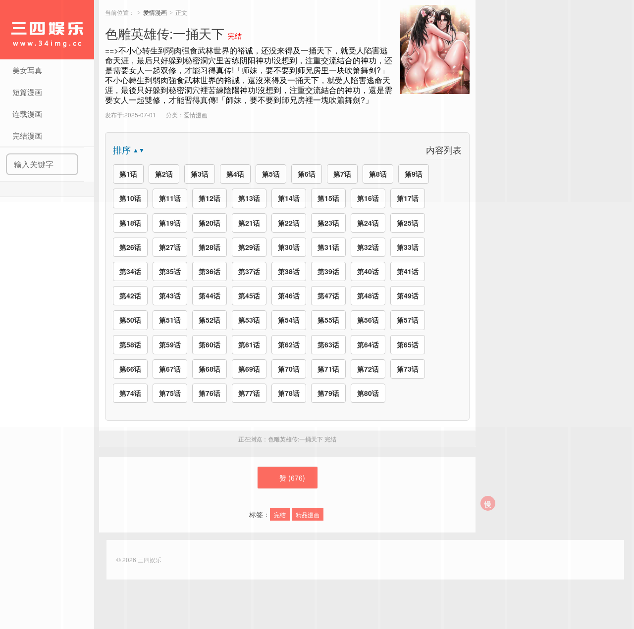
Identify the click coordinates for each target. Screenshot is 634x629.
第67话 (170, 369)
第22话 (289, 223)
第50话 (130, 320)
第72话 (368, 369)
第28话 (209, 247)
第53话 (249, 320)
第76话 (209, 393)
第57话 (408, 320)
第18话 (130, 223)
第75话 (170, 393)
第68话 (209, 369)
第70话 (289, 369)
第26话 (130, 247)
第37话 (249, 271)
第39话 (328, 271)
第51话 (170, 320)
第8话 (378, 174)
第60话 (209, 344)
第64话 (368, 344)
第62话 (289, 344)
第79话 (328, 393)
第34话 (130, 271)
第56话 (368, 320)
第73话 (408, 369)
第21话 (249, 223)
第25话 (408, 223)
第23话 (328, 223)
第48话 (368, 295)
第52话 (209, 320)
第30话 (289, 247)
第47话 (328, 295)
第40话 (368, 271)
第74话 (130, 393)
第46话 (289, 295)
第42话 (130, 295)
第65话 (408, 344)
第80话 (368, 393)
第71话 (328, 369)
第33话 (408, 247)
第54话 (289, 320)
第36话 (209, 271)
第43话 (170, 295)
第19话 (170, 223)
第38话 (289, 271)
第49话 (408, 295)
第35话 (170, 271)
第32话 (368, 247)
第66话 (130, 369)
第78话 (289, 393)
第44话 (209, 295)
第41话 (408, 271)
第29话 (249, 247)
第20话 (209, 223)
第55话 (328, 320)
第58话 (130, 344)
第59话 (170, 344)
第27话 (170, 247)
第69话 (249, 369)
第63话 (328, 344)
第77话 (249, 393)
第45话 (249, 295)
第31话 (328, 247)
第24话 (368, 223)
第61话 (249, 344)
